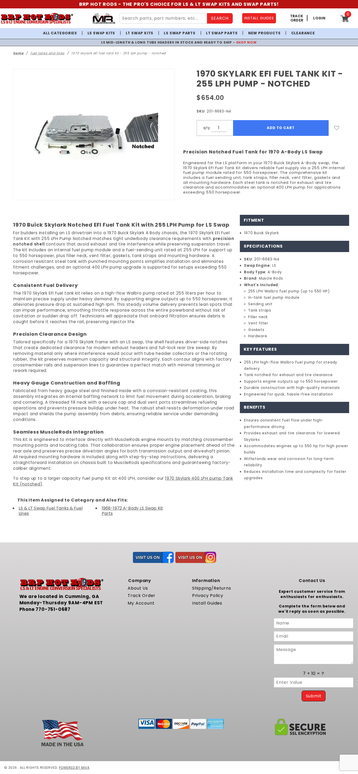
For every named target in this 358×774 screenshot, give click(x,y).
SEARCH (220, 18)
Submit (314, 696)
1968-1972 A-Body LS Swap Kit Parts (132, 510)
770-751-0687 (53, 609)
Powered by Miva (74, 767)
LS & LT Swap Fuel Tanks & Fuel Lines (51, 510)
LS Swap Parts (179, 33)
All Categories (60, 33)
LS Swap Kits (101, 33)
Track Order (141, 595)
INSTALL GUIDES (259, 18)
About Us (138, 588)
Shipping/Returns (211, 588)
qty (206, 127)
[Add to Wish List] (337, 128)
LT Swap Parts (221, 33)
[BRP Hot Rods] (37, 18)
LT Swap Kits (140, 33)
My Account (141, 603)
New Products (264, 33)
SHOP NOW (232, 42)
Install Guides (207, 603)
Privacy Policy (207, 595)
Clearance (303, 33)
